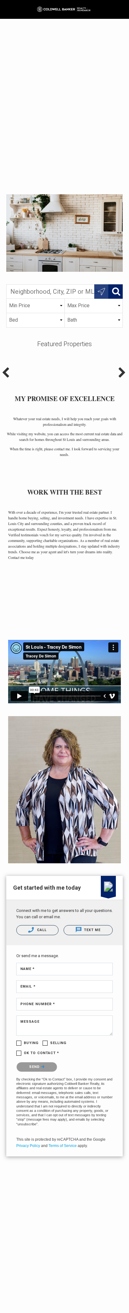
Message (29, 1022)
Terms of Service (63, 1146)
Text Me (92, 930)
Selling (58, 1043)
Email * (28, 986)
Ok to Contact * (41, 1053)
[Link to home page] (65, 9)
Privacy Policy (28, 1146)
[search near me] (101, 291)
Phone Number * (37, 1004)
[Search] (115, 291)
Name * (27, 969)
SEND (35, 1067)
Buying (31, 1043)
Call (41, 930)
